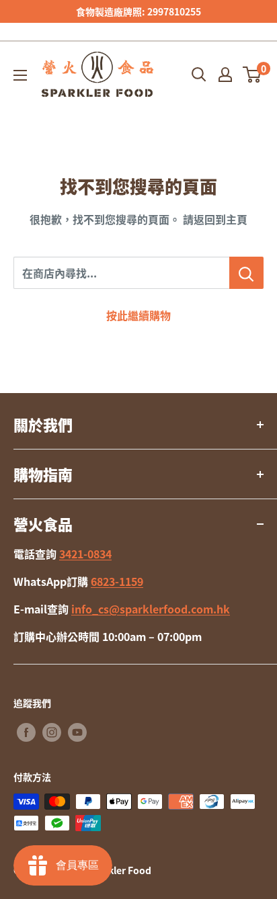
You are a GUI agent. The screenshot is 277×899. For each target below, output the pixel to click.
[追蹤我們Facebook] (26, 732)
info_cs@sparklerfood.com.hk (150, 609)
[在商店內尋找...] (246, 273)
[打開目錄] (20, 75)
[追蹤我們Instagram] (51, 732)
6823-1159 (117, 581)
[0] (252, 75)
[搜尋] (199, 74)
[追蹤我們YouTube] (77, 732)
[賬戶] (225, 74)
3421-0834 (85, 554)
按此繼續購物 (138, 315)
